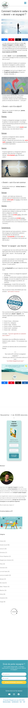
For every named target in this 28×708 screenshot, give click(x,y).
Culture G (2, 548)
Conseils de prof (3, 545)
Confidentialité (15, 702)
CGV (24, 702)
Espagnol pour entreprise (5, 560)
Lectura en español (4, 575)
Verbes (1, 594)
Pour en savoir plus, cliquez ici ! (7, 505)
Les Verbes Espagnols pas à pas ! (15, 361)
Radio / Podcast (3, 586)
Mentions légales (6, 702)
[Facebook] (18, 694)
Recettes (2, 590)
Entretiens (2, 552)
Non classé (2, 583)
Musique (2, 579)
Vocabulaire (2, 598)
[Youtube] (9, 694)
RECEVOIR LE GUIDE (14, 456)
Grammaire (2, 567)
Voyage (1, 602)
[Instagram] (14, 694)
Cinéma (1, 541)
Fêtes (1, 564)
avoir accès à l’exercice (13, 291)
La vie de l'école (3, 571)
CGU (21, 702)
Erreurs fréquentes (4, 556)
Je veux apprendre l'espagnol (14, 682)
